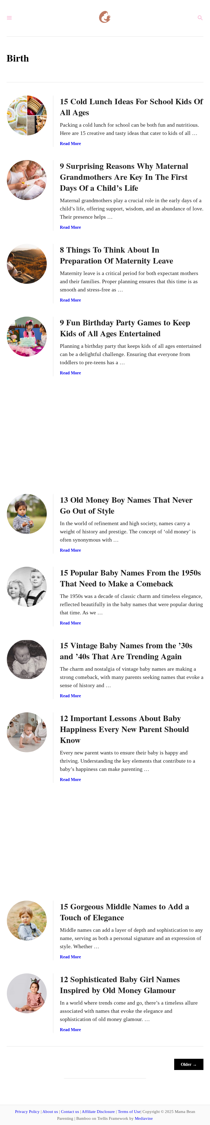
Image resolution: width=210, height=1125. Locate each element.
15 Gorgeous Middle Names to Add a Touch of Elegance (124, 911)
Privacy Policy (27, 1111)
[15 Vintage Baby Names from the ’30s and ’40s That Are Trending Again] (27, 659)
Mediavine (144, 1118)
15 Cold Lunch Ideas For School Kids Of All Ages (131, 106)
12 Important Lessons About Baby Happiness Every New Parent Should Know (124, 729)
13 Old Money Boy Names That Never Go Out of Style (126, 504)
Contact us (70, 1111)
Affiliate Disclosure (98, 1111)
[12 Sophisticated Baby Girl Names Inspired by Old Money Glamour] (27, 993)
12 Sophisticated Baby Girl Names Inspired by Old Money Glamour (120, 984)
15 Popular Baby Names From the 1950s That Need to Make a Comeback (130, 577)
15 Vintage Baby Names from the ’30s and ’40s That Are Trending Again (126, 650)
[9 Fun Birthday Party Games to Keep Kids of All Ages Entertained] (27, 337)
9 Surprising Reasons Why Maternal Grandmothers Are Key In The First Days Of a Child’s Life (124, 176)
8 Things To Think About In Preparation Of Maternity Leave (116, 254)
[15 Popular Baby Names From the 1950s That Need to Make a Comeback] (27, 587)
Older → (189, 1064)
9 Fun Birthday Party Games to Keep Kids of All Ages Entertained (125, 327)
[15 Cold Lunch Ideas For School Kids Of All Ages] (27, 115)
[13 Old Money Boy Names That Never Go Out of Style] (27, 514)
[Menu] (9, 18)
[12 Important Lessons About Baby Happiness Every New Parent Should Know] (27, 732)
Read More (70, 143)
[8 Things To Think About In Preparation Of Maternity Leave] (27, 264)
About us (50, 1111)
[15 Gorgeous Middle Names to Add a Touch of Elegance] (27, 921)
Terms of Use (129, 1111)
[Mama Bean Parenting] (104, 18)
